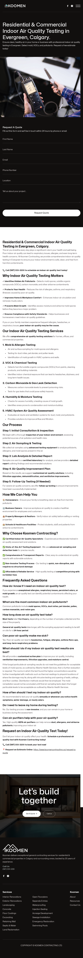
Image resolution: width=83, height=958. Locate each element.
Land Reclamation (11, 930)
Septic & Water (9, 926)
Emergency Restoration (43, 921)
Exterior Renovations (12, 901)
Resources (75, 901)
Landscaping (9, 905)
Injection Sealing (39, 909)
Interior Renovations (12, 897)
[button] (78, 6)
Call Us (49, 813)
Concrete (7, 909)
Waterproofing (39, 905)
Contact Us (75, 905)
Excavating (8, 917)
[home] (15, 6)
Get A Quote (31, 813)
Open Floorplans (40, 897)
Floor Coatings (9, 913)
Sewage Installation (41, 917)
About (72, 897)
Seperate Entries (40, 901)
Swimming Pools (40, 926)
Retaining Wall (9, 921)
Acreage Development (42, 913)
